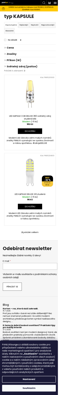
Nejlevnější (24, 25)
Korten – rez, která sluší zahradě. (20, 309)
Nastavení (29, 379)
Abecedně (9, 31)
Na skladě (14, 40)
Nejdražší (35, 25)
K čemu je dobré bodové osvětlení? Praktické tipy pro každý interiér (29, 326)
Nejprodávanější (47, 25)
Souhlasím (29, 388)
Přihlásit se (12, 286)
